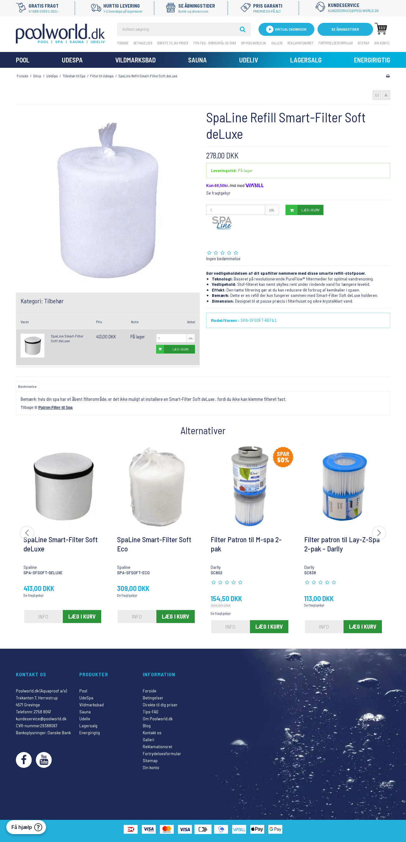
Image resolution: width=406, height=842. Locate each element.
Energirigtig (372, 60)
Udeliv (248, 60)
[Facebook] (24, 760)
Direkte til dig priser (172, 43)
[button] (377, 95)
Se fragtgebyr (218, 193)
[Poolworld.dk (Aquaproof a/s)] (60, 34)
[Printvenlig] (387, 76)
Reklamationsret (300, 43)
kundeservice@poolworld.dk (41, 718)
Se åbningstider (345, 29)
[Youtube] (44, 760)
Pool (22, 60)
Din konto (381, 43)
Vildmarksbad (135, 60)
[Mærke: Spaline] (222, 231)
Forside (122, 43)
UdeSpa (72, 60)
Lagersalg (306, 60)
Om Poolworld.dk (253, 43)
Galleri (277, 43)
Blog (147, 725)
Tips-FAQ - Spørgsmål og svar (214, 43)
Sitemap (363, 43)
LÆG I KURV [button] (180, 349)
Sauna (197, 60)
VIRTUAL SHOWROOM (290, 29)
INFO (43, 616)
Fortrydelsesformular (335, 43)
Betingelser (143, 43)
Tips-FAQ (150, 711)
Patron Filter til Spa (55, 407)
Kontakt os (152, 732)
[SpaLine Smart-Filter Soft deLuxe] (32, 345)
